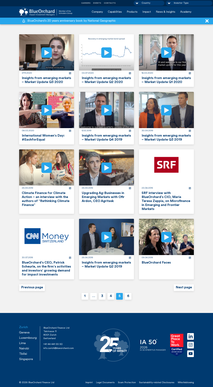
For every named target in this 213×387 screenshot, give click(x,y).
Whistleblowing (186, 382)
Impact (146, 12)
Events (97, 3)
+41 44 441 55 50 (53, 344)
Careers (86, 3)
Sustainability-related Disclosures (156, 382)
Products (132, 12)
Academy (185, 12)
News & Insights (165, 12)
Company (97, 12)
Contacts (110, 3)
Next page (184, 287)
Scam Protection (127, 382)
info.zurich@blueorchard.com (58, 348)
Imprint (89, 382)
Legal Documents (105, 382)
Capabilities (115, 12)
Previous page (32, 287)
